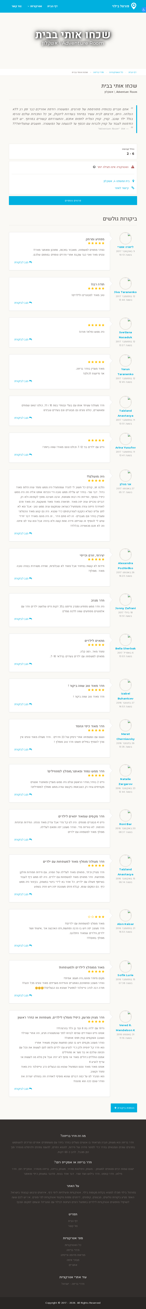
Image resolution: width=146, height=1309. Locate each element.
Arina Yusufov (125, 447)
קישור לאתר (122, 188)
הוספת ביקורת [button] (125, 1108)
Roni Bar (125, 824)
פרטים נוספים (73, 200)
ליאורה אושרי (125, 247)
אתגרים (73, 1265)
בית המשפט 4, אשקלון (117, 181)
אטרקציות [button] (35, 6)
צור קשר (17, 6)
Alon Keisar (125, 924)
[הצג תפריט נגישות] (144, 9)
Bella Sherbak (125, 648)
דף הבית (52, 6)
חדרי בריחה (98, 72)
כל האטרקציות (116, 72)
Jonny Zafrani (125, 608)
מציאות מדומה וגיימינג (73, 1255)
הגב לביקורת (21, 262)
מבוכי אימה (73, 1260)
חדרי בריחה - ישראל (72, 1283)
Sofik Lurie (125, 975)
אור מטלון (125, 484)
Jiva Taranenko (125, 292)
